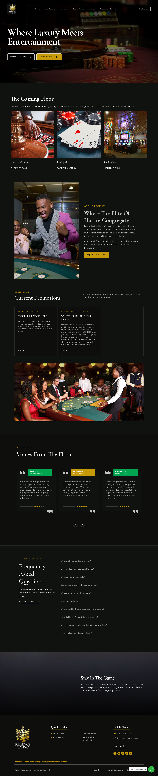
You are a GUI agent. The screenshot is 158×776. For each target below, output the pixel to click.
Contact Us (143, 9)
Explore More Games (96, 255)
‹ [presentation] (75, 524)
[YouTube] (126, 753)
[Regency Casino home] (11, 9)
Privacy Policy (97, 770)
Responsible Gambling (108, 9)
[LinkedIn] (118, 753)
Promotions (92, 9)
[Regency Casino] (22, 737)
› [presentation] (82, 524)
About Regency (50, 9)
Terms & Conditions (115, 770)
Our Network (64, 9)
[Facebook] (114, 753)
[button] (78, 531)
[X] (130, 753)
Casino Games (78, 9)
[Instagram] (122, 753)
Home (37, 9)
